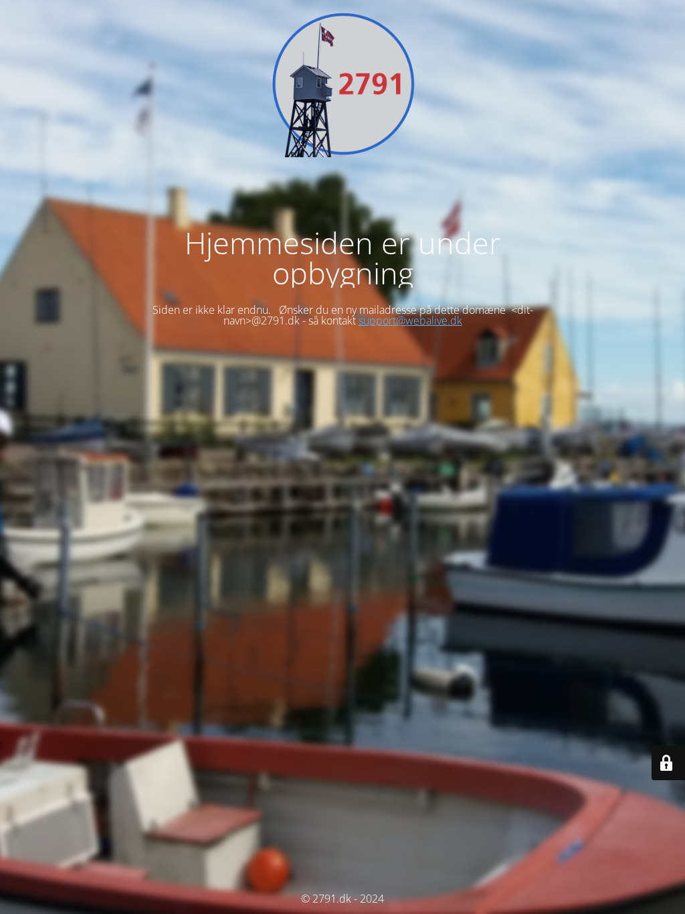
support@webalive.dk (410, 320)
